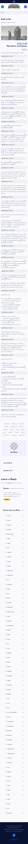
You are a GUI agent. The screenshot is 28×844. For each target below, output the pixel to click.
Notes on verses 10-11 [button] (9, 230)
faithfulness (14, 426)
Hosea (15, 639)
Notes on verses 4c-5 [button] (9, 144)
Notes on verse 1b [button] (8, 65)
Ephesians (15, 735)
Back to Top (14, 839)
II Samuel (15, 557)
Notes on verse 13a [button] (9, 257)
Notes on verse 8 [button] (8, 197)
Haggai (15, 680)
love (5, 432)
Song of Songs (15, 612)
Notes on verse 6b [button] (8, 167)
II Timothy (15, 762)
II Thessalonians (15, 753)
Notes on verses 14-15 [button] (9, 290)
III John (8, 803)
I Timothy (15, 758)
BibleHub (24, 49)
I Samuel (15, 552)
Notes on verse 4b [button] (8, 131)
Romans (15, 717)
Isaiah (15, 616)
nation (17, 432)
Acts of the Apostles (15, 712)
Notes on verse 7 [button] (8, 181)
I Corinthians (15, 721)
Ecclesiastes (15, 607)
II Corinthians (15, 726)
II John (8, 799)
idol (18, 429)
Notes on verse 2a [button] (8, 96)
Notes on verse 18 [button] (8, 339)
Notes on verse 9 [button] (8, 210)
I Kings (15, 561)
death (6, 426)
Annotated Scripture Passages (8, 22)
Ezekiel (15, 630)
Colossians (15, 744)
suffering (22, 435)
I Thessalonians (15, 749)
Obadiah (9, 653)
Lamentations (15, 625)
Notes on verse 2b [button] (8, 108)
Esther (15, 589)
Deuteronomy (15, 534)
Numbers (15, 529)
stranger (15, 435)
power (23, 432)
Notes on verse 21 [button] (8, 394)
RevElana (14, 452)
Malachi (15, 689)
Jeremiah (15, 621)
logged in (9, 482)
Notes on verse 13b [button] (9, 271)
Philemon (15, 772)
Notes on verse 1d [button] (8, 82)
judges (23, 429)
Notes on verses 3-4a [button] (9, 121)
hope (12, 429)
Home (2, 12)
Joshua (15, 538)
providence (7, 435)
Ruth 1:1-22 (22, 44)
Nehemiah (15, 584)
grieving (6, 429)
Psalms (15, 598)
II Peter (15, 790)
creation (22, 423)
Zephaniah (15, 676)
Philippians (15, 740)
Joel (15, 644)
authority (7, 423)
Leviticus (15, 525)
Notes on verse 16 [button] (8, 312)
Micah (15, 662)
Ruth (15, 548)
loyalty (10, 432)
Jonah (15, 657)
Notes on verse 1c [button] (8, 73)
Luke (15, 703)
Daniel (15, 634)
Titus (15, 767)
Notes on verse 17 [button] (8, 328)
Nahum (9, 666)
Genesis (15, 516)
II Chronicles (10, 575)
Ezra (15, 580)
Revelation (15, 813)
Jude (8, 808)
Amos (15, 648)
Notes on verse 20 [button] (8, 372)
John (15, 708)
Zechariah (15, 685)
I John (15, 794)
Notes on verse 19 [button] (8, 355)
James (15, 781)
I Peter (15, 785)
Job (15, 593)
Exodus (15, 520)
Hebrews (15, 776)
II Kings (15, 566)
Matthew (15, 694)
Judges (15, 543)
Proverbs (15, 602)
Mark (15, 698)
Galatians (15, 730)
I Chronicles (10, 570)
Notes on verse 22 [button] (8, 410)
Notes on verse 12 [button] (8, 245)
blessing (15, 423)
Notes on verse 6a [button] (8, 158)
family (21, 426)
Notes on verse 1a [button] (8, 56)
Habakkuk (15, 671)
